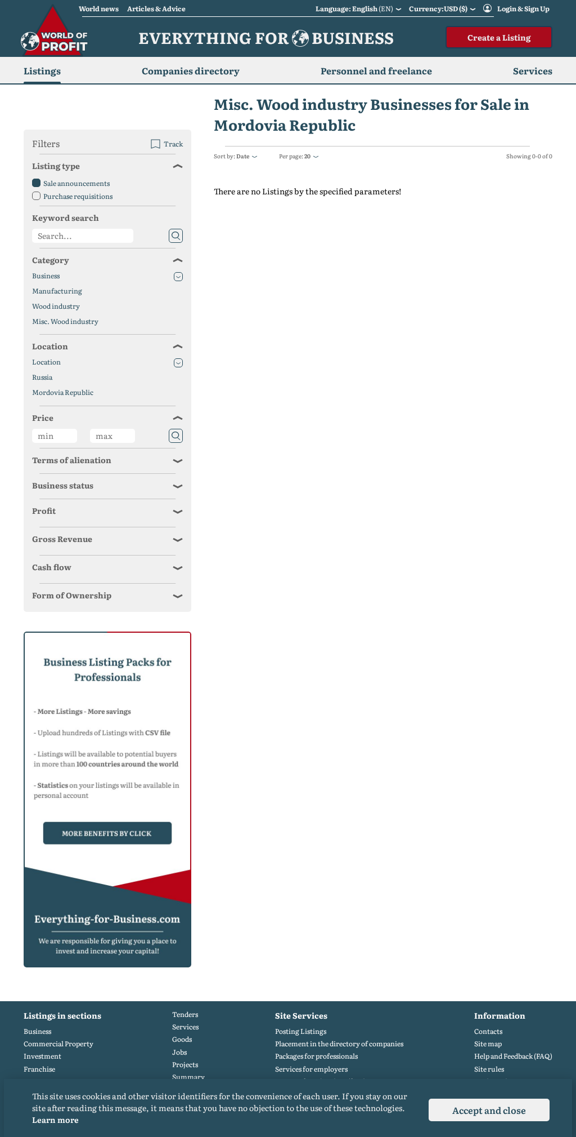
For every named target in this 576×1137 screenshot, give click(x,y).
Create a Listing (498, 37)
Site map (488, 1044)
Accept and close (489, 1110)
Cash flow (51, 566)
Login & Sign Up (523, 8)
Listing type (56, 165)
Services (185, 1027)
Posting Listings (300, 1031)
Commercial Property (58, 1044)
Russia (42, 377)
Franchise (39, 1069)
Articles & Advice (156, 8)
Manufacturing (57, 291)
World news (99, 8)
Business (46, 276)
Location (50, 346)
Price (42, 417)
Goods (182, 1039)
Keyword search (65, 217)
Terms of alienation (71, 459)
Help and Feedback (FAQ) (513, 1056)
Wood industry (56, 306)
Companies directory (191, 70)
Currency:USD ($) (438, 8)
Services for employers (311, 1069)
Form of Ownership (71, 595)
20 (307, 156)
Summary (188, 1077)
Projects (185, 1064)
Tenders (185, 1014)
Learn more (55, 1119)
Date (242, 156)
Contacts (488, 1031)
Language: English (354, 8)
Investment (42, 1056)
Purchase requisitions (77, 196)
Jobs (179, 1052)
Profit (44, 510)
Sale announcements (76, 183)
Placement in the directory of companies (339, 1044)
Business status (62, 485)
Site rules (489, 1069)
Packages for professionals (316, 1056)
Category (50, 259)
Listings (42, 70)
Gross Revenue (62, 538)
